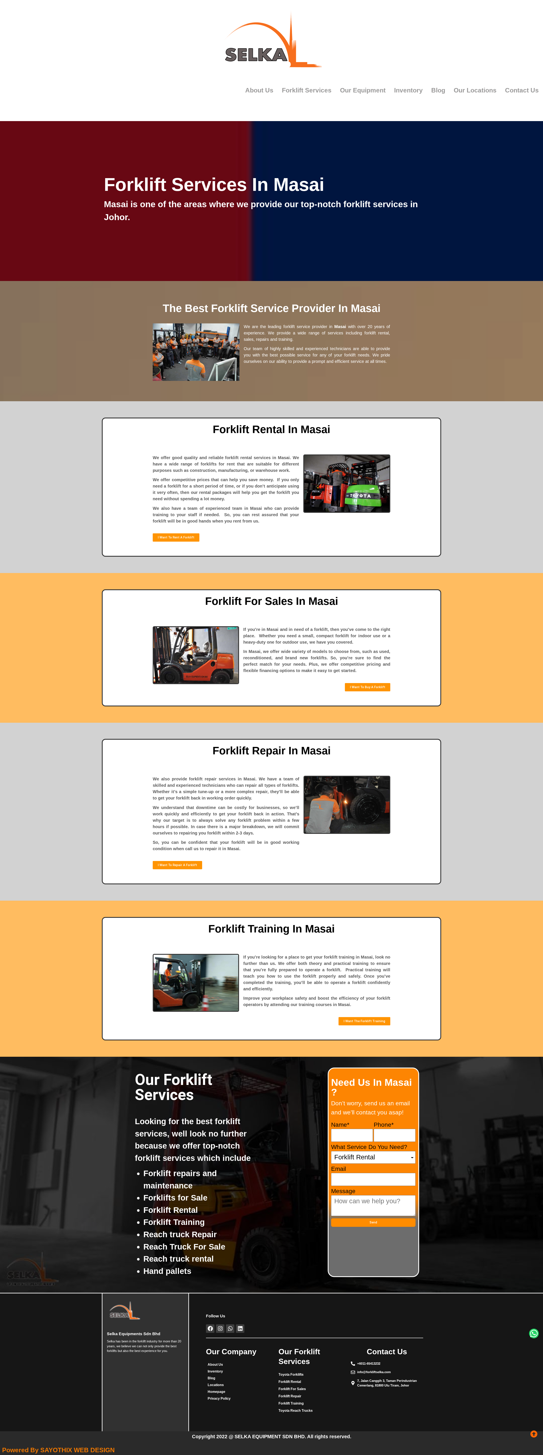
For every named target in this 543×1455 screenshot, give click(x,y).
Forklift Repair (289, 1396)
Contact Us (522, 90)
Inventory (408, 90)
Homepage (216, 1392)
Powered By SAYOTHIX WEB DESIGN (58, 1450)
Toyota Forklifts (291, 1374)
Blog (438, 90)
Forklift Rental (289, 1382)
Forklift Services (307, 90)
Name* (340, 1125)
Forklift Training (291, 1403)
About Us (259, 90)
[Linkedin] (240, 1328)
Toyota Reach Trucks (295, 1410)
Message (343, 1191)
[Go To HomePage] (271, 43)
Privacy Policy (219, 1398)
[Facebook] (210, 1328)
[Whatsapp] (230, 1328)
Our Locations (475, 90)
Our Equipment (363, 90)
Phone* (384, 1125)
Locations (216, 1385)
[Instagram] (220, 1328)
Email (338, 1169)
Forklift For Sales (292, 1389)
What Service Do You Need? (369, 1147)
